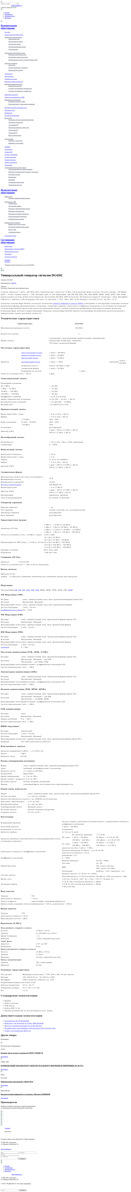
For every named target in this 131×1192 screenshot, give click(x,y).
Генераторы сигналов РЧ (15, 122)
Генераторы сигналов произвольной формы (21, 120)
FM (19, 590)
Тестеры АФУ (8, 152)
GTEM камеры (12, 203)
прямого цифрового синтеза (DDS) (68, 303)
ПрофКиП (7, 147)
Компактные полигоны (15, 86)
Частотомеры (8, 165)
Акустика (7, 32)
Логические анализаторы (12, 115)
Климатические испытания (12, 222)
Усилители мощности (11, 162)
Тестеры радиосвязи (10, 157)
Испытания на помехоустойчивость (18, 214)
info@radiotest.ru (17, 5)
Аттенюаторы (8, 74)
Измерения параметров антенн (13, 84)
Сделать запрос (6, 7)
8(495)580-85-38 (6, 5)
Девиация (5, 647)
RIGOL (14, 283)
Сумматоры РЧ (12, 133)
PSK (37, 590)
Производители (10, 16)
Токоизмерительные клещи (16, 182)
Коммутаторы (8, 246)
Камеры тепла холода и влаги (16, 224)
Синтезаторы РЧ (13, 130)
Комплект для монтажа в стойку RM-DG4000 (24, 1023)
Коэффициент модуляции (11, 610)
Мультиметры (12, 177)
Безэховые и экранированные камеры (19, 208)
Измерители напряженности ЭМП (14, 97)
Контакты (8, 18)
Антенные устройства (11, 63)
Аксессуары (11, 65)
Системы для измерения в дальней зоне (19, 91)
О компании (9, 14)
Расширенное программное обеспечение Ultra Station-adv (30, 1028)
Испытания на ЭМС (10, 202)
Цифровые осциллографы (15, 143)
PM (23, 590)
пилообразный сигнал (30, 362)
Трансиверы (8, 254)
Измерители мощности (11, 94)
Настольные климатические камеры (18, 227)
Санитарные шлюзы (10, 236)
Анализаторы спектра (14, 44)
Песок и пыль (12, 229)
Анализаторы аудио (14, 39)
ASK (28, 590)
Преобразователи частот (12, 251)
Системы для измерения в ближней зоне (20, 88)
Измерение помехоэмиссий (16, 211)
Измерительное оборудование (9, 26)
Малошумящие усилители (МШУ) (14, 249)
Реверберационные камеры (16, 219)
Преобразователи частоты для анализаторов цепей (22, 60)
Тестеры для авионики (11, 154)
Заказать (3, 286)
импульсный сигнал (29, 358)
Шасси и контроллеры (14, 135)
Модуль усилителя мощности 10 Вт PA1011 (23, 1026)
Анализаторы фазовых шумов (17, 47)
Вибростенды (8, 196)
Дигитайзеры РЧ (13, 125)
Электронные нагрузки (15, 185)
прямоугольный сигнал (31, 355)
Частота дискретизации (11, 485)
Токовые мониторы (10, 160)
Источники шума (10, 110)
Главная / (8, 260)
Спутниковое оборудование (8, 241)
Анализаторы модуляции (15, 41)
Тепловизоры (8, 149)
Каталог (7, 13)
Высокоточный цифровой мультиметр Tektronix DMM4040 (25, 1094)
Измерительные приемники (13, 100)
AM (15, 590)
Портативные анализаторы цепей (18, 57)
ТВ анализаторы (13, 49)
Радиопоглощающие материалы (17, 216)
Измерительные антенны (15, 70)
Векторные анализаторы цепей (17, 54)
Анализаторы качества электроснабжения (20, 169)
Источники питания (14, 174)
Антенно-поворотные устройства (18, 67)
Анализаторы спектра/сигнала (13, 37)
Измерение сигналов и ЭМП (16, 101)
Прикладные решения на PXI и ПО (18, 127)
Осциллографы (9, 139)
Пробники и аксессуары (15, 140)
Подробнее (4, 1057)
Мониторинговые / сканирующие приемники (21, 104)
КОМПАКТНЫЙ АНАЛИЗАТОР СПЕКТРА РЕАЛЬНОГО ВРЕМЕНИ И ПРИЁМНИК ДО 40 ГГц (42, 1066)
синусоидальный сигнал (31, 353)
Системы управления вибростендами (19, 198)
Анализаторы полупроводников (14, 35)
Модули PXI (8, 118)
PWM (70, 590)
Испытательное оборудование (9, 191)
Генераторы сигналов (11, 79)
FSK (32, 590)
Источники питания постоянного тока (16, 108)
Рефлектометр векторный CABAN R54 (17, 1082)
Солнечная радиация (14, 232)
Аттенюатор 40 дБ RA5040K (17, 1021)
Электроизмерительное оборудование (15, 167)
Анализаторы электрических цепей (15, 53)
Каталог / (8, 262)
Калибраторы (8, 113)
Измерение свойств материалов (14, 81)
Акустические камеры (14, 206)
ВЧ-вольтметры (9, 76)
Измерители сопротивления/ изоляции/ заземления (23, 172)
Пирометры (11, 180)
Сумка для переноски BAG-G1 (18, 1031)
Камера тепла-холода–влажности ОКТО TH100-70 (22, 1053)
